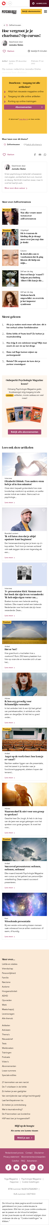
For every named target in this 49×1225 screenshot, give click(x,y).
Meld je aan (23, 1137)
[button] (39, 3)
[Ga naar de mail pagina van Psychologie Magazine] (16, 1167)
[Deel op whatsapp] (45, 154)
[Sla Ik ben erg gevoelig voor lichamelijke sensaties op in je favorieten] (44, 675)
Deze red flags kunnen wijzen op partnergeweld (22, 353)
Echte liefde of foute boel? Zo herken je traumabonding (25, 335)
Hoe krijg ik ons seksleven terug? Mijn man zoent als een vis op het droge (27, 344)
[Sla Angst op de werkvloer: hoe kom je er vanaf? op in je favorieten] (44, 730)
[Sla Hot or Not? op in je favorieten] (44, 623)
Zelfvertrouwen (15, 25)
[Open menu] (45, 11)
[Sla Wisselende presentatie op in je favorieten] (44, 895)
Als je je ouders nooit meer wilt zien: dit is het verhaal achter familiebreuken (26, 326)
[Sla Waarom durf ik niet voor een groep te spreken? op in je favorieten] (44, 785)
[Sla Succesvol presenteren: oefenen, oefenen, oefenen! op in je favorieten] (44, 840)
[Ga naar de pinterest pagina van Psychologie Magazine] (41, 1167)
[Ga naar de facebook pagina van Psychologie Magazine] (8, 1167)
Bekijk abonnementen (31, 11)
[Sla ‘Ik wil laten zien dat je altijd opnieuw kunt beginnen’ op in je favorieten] (44, 510)
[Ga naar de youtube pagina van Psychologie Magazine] (24, 1167)
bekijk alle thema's (34, 144)
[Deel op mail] (40, 154)
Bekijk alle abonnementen (24, 432)
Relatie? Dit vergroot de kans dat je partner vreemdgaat (23, 362)
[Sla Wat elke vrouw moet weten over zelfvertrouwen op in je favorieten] (15, 210)
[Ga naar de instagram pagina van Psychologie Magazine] (33, 1167)
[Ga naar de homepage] (9, 12)
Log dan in (23, 119)
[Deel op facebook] (35, 154)
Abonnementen (23, 107)
